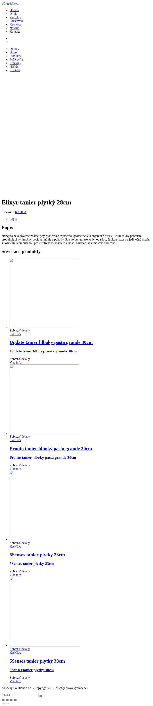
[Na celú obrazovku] (11, 700)
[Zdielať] (7, 700)
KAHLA (20, 212)
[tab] (80, 219)
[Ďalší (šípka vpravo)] (7, 703)
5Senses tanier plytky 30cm (32, 670)
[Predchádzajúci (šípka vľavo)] (3, 703)
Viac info (15, 362)
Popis (13, 219)
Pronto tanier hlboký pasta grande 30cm (43, 457)
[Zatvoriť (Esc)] (3, 700)
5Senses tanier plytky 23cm (32, 563)
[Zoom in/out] (15, 700)
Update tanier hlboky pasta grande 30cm (43, 351)
